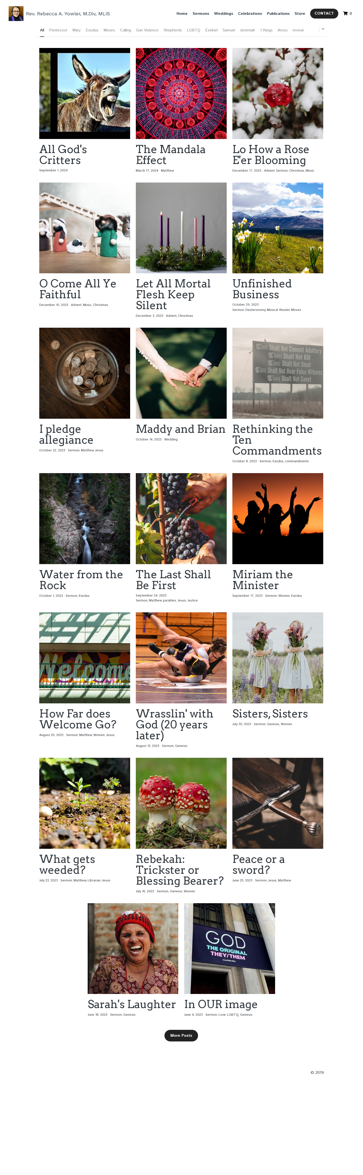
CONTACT (324, 13)
